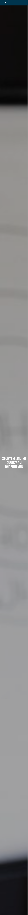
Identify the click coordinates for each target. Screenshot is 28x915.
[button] (2, 2)
